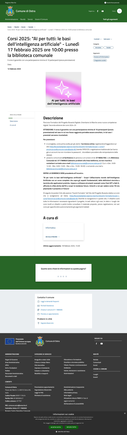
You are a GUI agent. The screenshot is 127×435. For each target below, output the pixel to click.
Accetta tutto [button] (56, 427)
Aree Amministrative (12, 362)
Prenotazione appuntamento (44, 387)
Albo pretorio (68, 390)
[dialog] (63, 423)
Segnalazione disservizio (43, 390)
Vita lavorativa (40, 365)
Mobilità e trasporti (41, 373)
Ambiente (67, 368)
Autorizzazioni (69, 373)
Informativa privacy (70, 392)
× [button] (125, 413)
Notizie (95, 359)
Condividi (97, 39)
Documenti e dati (11, 376)
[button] (63, 432)
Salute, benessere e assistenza (74, 370)
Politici (7, 370)
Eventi (95, 377)
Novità (16, 27)
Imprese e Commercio (42, 368)
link (83, 423)
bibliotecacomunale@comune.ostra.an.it (86, 163)
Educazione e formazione (72, 359)
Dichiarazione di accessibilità (74, 403)
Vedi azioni (107, 39)
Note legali (67, 395)
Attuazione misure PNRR (72, 398)
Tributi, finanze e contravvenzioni (75, 365)
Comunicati (97, 362)
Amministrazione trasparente (74, 387)
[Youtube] (102, 11)
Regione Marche (10, 2)
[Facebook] (97, 11)
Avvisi (23, 27)
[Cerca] (119, 11)
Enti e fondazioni (11, 368)
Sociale (30, 27)
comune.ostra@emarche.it (18, 405)
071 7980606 (22, 408)
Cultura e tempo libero (42, 362)
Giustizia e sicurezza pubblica (74, 362)
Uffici (7, 365)
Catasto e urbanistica (42, 370)
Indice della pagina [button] (15, 115)
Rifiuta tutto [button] (71, 427)
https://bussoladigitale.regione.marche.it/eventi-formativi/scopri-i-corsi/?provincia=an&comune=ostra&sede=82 (75, 148)
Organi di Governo (11, 359)
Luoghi (95, 374)
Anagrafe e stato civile (42, 359)
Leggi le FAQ (39, 392)
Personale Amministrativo (14, 373)
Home (10, 27)
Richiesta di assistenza (42, 395)
